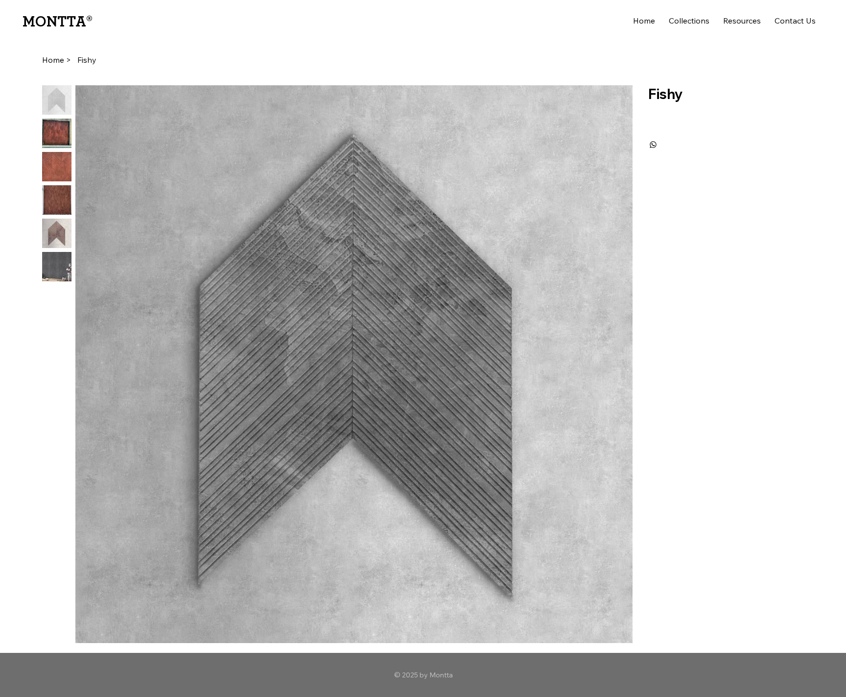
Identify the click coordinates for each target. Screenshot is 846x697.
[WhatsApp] (653, 144)
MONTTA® (58, 22)
